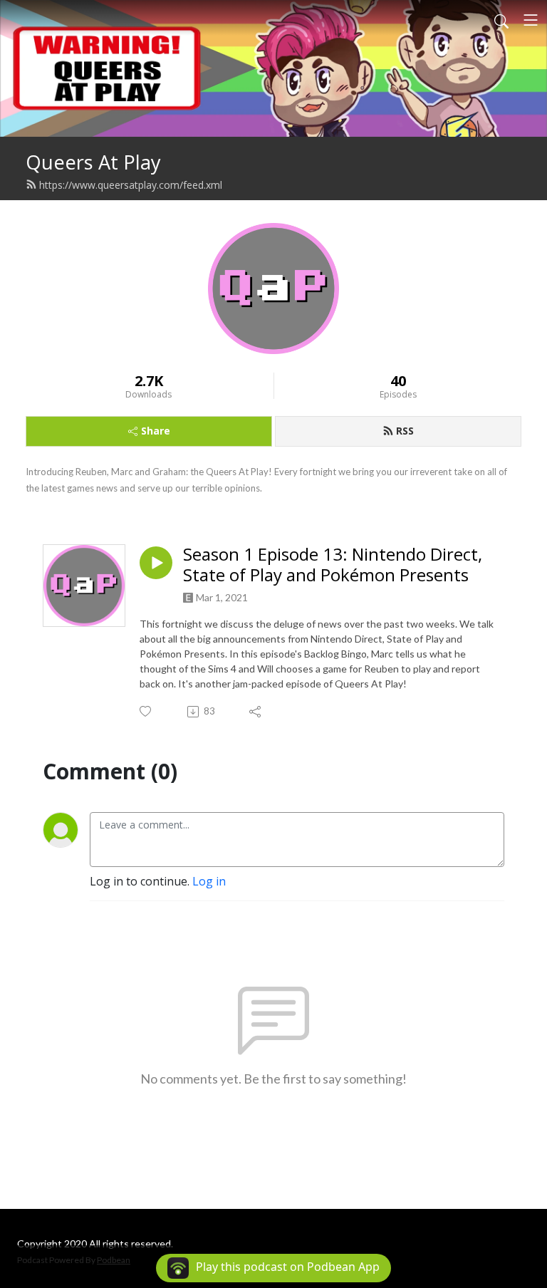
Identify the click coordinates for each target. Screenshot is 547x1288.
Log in (209, 881)
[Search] (501, 20)
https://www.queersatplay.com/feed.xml (130, 185)
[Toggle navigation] (530, 19)
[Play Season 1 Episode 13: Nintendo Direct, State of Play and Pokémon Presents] (156, 562)
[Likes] (146, 711)
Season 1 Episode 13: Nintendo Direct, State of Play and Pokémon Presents (332, 565)
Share (155, 430)
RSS (405, 430)
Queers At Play (93, 162)
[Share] (256, 712)
